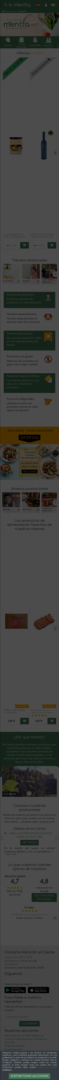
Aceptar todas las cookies (29, 1076)
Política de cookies (47, 1067)
